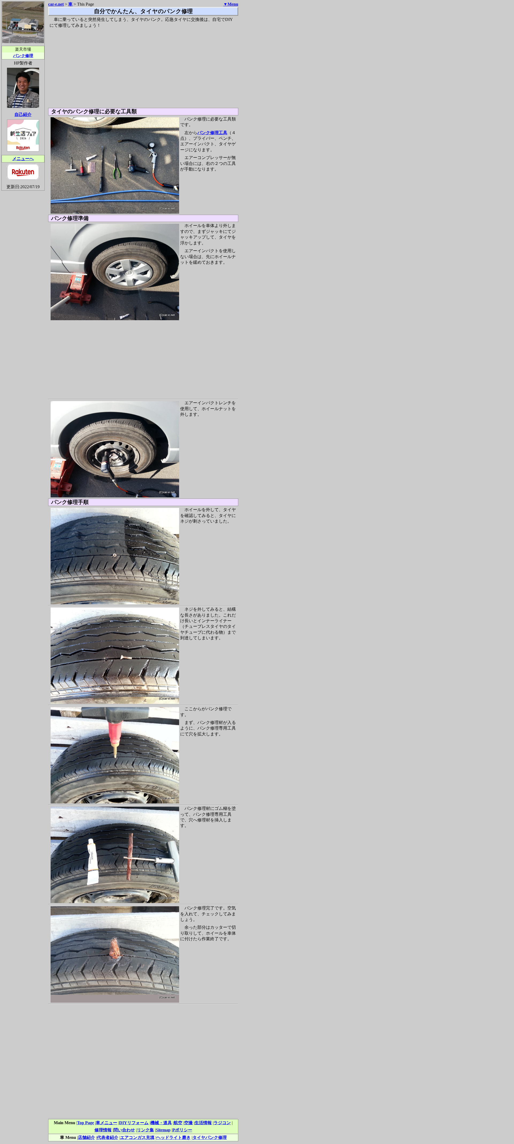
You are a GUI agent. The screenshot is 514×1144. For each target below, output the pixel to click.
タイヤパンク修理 (209, 1137)
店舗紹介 (86, 1137)
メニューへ (23, 158)
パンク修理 (23, 55)
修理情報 (103, 1129)
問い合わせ (124, 1129)
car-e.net (56, 4)
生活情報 (203, 1122)
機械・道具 (161, 1122)
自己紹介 (23, 114)
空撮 (188, 1122)
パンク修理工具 (212, 132)
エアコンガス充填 (137, 1137)
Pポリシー (182, 1129)
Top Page (85, 1122)
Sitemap (163, 1129)
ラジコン (222, 1122)
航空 (178, 1122)
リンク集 (145, 1129)
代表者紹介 (107, 1137)
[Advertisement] (143, 67)
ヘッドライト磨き (173, 1137)
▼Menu (230, 4)
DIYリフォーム (134, 1122)
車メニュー (106, 1122)
